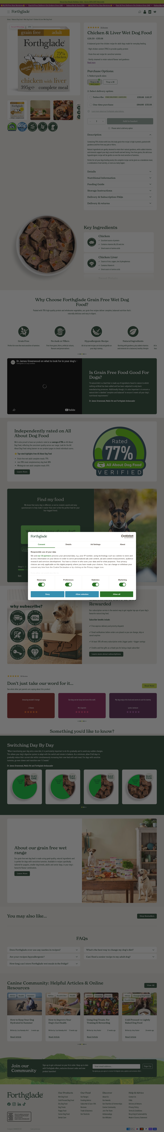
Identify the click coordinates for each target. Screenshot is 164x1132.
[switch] (66, 584)
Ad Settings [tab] (95, 544)
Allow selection (82, 594)
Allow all (116, 594)
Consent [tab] (41, 544)
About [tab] (122, 544)
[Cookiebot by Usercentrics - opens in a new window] (122, 536)
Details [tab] (68, 544)
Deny (47, 594)
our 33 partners (44, 556)
